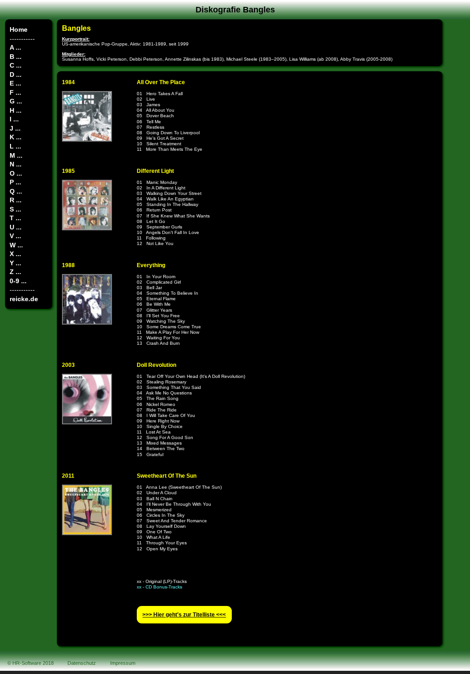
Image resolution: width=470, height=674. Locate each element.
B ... (16, 56)
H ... (16, 110)
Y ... (15, 263)
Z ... (15, 271)
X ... (15, 253)
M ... (16, 155)
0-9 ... (18, 281)
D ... (16, 74)
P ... (15, 182)
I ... (14, 119)
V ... (15, 236)
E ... (15, 83)
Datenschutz (81, 663)
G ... (16, 101)
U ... (16, 227)
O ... (16, 173)
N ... (16, 164)
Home (19, 29)
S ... (15, 209)
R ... (16, 200)
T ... (15, 218)
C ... (16, 65)
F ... (15, 92)
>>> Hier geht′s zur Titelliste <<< (184, 614)
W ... (16, 245)
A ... (15, 47)
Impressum (122, 663)
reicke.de (24, 299)
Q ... (16, 191)
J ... (15, 128)
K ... (16, 137)
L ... (15, 146)
